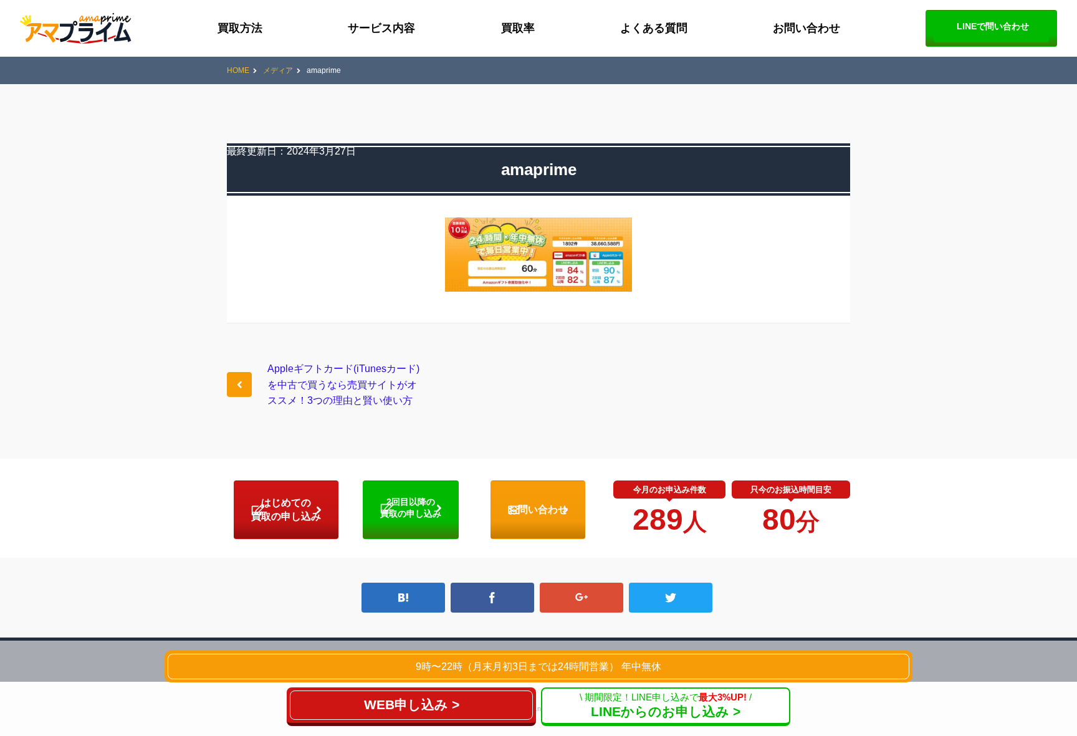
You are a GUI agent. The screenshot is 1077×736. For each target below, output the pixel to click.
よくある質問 (653, 28)
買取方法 (240, 28)
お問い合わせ (806, 28)
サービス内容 (381, 28)
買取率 (518, 28)
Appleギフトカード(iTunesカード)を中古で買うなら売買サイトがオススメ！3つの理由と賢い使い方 (343, 384)
